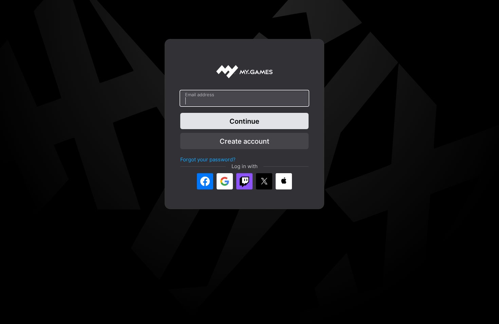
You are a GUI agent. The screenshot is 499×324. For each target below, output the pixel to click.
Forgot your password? (208, 159)
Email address (199, 95)
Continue (244, 121)
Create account (244, 141)
